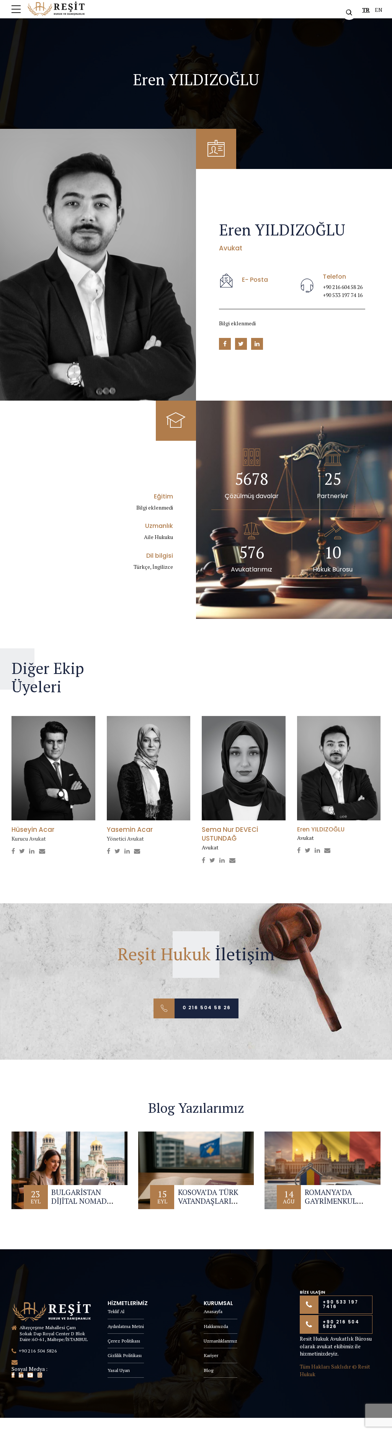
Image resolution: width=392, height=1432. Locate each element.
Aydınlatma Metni (126, 1326)
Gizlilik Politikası (125, 1355)
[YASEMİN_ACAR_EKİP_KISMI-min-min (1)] (149, 768)
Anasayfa (213, 1311)
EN (378, 9)
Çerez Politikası (124, 1341)
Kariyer (211, 1355)
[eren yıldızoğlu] (339, 768)
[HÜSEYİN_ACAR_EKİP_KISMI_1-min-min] (53, 768)
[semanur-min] (244, 768)
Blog (208, 1370)
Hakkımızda (216, 1326)
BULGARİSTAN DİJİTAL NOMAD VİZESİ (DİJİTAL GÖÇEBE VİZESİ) (79, 1205)
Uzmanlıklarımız (220, 1341)
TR (366, 9)
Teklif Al (116, 1311)
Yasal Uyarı (119, 1370)
